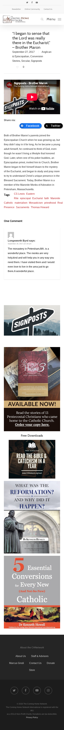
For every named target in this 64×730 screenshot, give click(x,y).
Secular (25, 61)
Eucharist (37, 198)
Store (32, 670)
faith (46, 198)
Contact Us (35, 663)
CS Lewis (19, 193)
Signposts (36, 61)
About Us (21, 656)
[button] (54, 19)
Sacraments (22, 207)
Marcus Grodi (16, 663)
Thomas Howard (40, 207)
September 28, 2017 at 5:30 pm (19, 244)
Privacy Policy (32, 717)
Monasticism (36, 202)
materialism (21, 202)
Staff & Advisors (39, 656)
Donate (51, 663)
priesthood (50, 202)
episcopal (25, 198)
